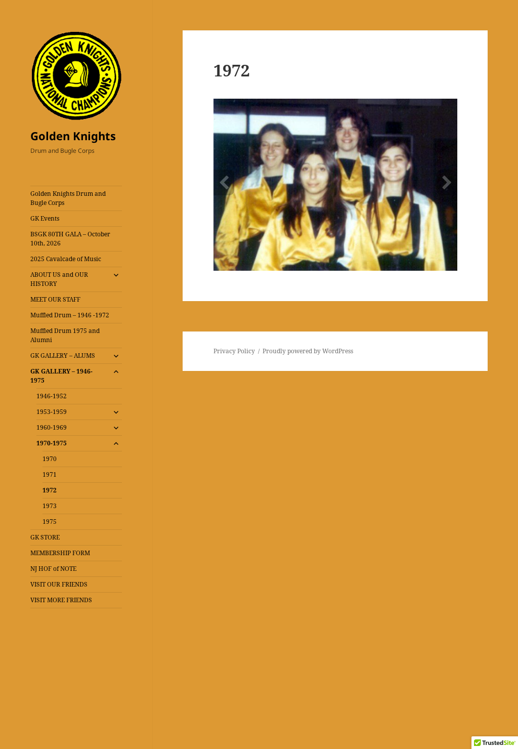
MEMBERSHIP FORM (60, 553)
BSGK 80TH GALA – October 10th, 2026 (70, 238)
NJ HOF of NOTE (53, 568)
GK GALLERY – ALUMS (62, 355)
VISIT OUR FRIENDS (59, 584)
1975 (49, 521)
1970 (49, 458)
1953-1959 (51, 411)
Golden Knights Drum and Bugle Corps (68, 198)
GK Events (44, 218)
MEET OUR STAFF (55, 299)
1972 (49, 490)
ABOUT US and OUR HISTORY (59, 279)
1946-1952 (51, 396)
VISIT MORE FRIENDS (61, 600)
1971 (49, 474)
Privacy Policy (234, 351)
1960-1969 (51, 427)
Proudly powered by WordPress (308, 351)
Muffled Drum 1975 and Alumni (65, 335)
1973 (49, 506)
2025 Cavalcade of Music (65, 259)
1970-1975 (51, 443)
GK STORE (45, 537)
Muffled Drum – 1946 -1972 (69, 315)
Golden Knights (73, 135)
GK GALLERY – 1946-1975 (61, 376)
